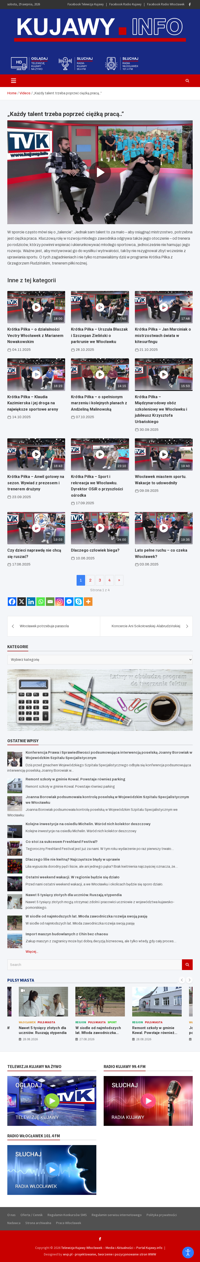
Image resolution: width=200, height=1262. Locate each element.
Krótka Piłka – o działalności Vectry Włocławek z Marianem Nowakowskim (35, 335)
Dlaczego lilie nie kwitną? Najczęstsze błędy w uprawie (73, 859)
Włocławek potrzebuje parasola (44, 626)
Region (24, 1022)
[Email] (50, 601)
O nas (11, 1215)
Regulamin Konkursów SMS (67, 1215)
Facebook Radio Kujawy (125, 4)
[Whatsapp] (40, 601)
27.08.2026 (30, 1039)
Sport (55, 1022)
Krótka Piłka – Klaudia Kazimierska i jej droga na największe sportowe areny (32, 403)
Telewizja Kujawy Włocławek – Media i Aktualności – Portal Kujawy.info (111, 1247)
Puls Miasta (40, 1022)
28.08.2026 (86, 1039)
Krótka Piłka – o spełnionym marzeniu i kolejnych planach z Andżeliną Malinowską (99, 403)
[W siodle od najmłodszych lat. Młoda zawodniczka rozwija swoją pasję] (14, 923)
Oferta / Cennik (31, 1215)
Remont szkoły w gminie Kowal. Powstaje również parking (75, 779)
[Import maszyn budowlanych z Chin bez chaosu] (14, 940)
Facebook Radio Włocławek (165, 4)
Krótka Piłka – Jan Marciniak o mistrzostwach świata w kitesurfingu (163, 335)
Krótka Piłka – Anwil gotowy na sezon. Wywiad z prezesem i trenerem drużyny (35, 482)
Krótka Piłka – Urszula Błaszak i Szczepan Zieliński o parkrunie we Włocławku (99, 335)
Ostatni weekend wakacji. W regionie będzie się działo (73, 877)
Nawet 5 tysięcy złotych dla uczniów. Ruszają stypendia (74, 895)
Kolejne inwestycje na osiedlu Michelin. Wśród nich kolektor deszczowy (88, 824)
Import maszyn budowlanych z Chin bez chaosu (67, 934)
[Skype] (78, 601)
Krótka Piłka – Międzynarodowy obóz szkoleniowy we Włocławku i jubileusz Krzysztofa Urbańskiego (161, 409)
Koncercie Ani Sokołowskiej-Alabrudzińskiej (146, 626)
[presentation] (182, 980)
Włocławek (140, 1022)
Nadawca (13, 1223)
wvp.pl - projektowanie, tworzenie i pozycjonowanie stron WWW (109, 1254)
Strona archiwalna (38, 1223)
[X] (21, 601)
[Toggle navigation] (13, 80)
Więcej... (32, 951)
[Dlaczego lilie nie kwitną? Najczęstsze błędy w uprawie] (14, 866)
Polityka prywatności (162, 1215)
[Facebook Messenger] (69, 601)
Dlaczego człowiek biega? (95, 550)
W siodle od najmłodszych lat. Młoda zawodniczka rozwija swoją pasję (86, 916)
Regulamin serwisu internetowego (117, 1215)
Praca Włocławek (68, 1223)
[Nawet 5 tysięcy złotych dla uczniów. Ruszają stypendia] (14, 901)
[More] (88, 601)
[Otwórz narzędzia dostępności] (188, 1252)
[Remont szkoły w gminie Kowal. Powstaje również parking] (14, 785)
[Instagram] (59, 601)
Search (187, 964)
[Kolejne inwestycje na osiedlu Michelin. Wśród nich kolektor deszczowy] (14, 830)
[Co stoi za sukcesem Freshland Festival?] (14, 848)
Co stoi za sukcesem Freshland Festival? (62, 842)
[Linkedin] (31, 601)
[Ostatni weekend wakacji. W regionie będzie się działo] (14, 883)
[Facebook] (190, 4)
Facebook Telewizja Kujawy (86, 4)
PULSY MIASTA (20, 980)
